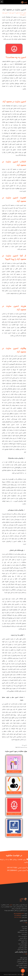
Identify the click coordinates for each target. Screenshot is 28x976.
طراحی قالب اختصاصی (22, 959)
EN (23, 971)
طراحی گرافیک (24, 942)
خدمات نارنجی (19, 13)
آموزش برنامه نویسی (22, 947)
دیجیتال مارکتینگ (23, 967)
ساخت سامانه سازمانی (22, 949)
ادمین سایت (11, 13)
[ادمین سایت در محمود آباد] (14, 805)
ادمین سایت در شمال (14, 835)
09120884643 (12, 870)
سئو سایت (24, 928)
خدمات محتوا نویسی (22, 963)
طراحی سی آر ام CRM (22, 932)
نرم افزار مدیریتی (23, 938)
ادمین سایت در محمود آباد (14, 814)
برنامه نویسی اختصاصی (22, 961)
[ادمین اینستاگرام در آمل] (14, 763)
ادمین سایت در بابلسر (14, 792)
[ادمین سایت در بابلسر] (14, 784)
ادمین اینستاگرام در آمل (14, 771)
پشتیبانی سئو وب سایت (21, 965)
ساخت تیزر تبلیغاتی (22, 940)
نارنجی (24, 13)
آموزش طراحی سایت (22, 944)
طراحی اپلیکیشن (23, 930)
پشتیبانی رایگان (23, 958)
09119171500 (12, 868)
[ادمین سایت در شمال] (14, 826)
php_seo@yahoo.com (19, 913)
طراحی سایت (24, 926)
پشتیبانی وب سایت (22, 936)
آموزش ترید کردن (23, 946)
